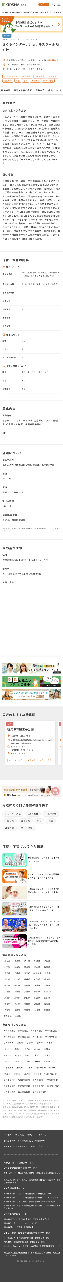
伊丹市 (27, 1049)
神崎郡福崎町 (9, 1086)
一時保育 (9, 821)
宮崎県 (47, 1010)
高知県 (37, 1004)
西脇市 (28, 1055)
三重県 (37, 985)
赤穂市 (18, 1055)
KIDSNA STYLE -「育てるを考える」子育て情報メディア (26, 1219)
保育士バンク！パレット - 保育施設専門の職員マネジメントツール (31, 1198)
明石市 (40, 1043)
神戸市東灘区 (9, 1031)
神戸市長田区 (51, 1031)
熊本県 (27, 1010)
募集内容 (39, 90)
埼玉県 (7, 973)
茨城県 (27, 967)
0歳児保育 (33, 814)
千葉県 (17, 973)
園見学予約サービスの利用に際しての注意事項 (24, 1141)
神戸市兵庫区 (36, 1031)
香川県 (17, 1004)
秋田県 (47, 961)
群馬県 (47, 967)
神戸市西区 (9, 1043)
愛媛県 (27, 1004)
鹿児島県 (8, 1016)
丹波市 (30, 1068)
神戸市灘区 (23, 1031)
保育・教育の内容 (23, 90)
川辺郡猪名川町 (51, 1074)
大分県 (37, 1010)
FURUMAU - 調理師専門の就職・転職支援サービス (24, 1242)
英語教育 (9, 828)
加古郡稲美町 (24, 1080)
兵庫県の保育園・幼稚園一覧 (35, 12)
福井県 (27, 979)
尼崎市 (30, 1043)
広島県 (37, 998)
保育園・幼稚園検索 (11, 12)
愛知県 (27, 985)
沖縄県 (18, 1016)
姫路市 (20, 1043)
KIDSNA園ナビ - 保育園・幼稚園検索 (18, 1227)
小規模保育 (50, 814)
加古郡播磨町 (38, 1080)
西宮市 (50, 1043)
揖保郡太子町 (38, 1086)
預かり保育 (26, 828)
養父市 (20, 1068)
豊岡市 (47, 1049)
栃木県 (37, 967)
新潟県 (48, 973)
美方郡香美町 (24, 1092)
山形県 (7, 967)
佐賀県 (7, 1010)
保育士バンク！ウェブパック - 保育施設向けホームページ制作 (29, 1202)
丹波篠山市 (9, 1068)
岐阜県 (7, 985)
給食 (39, 821)
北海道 (7, 961)
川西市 (17, 1062)
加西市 (47, 1062)
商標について (44, 1146)
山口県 (47, 998)
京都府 (7, 992)
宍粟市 (17, 1074)
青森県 (17, 961)
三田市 (37, 1062)
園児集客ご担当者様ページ (15, 1146)
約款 (33, 1146)
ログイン (44, 4)
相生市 (37, 1049)
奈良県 (37, 992)
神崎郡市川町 (53, 1080)
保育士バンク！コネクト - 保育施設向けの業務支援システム (28, 1194)
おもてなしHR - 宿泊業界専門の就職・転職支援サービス (27, 1238)
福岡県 (47, 1004)
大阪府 (17, 992)
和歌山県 (47, 992)
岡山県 (27, 998)
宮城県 (37, 961)
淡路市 (7, 1074)
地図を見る (51, 60)
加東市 (27, 1074)
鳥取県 (7, 998)
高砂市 (7, 1062)
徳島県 (7, 1004)
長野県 (47, 979)
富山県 (7, 979)
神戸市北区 (38, 1037)
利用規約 (8, 1135)
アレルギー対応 (13, 814)
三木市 (48, 1055)
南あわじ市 (41, 1068)
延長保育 (25, 821)
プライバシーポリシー (25, 1135)
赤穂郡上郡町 (53, 1086)
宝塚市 (38, 1055)
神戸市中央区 (51, 1037)
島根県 (17, 998)
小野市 (27, 1062)
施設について (55, 90)
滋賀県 (47, 985)
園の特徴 (5, 90)
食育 (51, 821)
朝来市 (52, 1068)
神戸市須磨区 (9, 1037)
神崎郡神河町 (24, 1086)
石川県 (17, 979)
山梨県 (37, 979)
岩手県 (27, 961)
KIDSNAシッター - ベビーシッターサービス (21, 1223)
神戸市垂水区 (24, 1037)
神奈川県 (37, 973)
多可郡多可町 (9, 1080)
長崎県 (17, 1010)
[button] (53, 4)
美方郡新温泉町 (39, 1092)
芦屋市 (17, 1049)
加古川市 (8, 1055)
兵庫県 (27, 992)
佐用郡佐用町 (9, 1092)
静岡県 (17, 985)
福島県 (17, 967)
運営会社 (43, 1135)
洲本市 (7, 1049)
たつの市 (37, 1074)
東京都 (27, 973)
